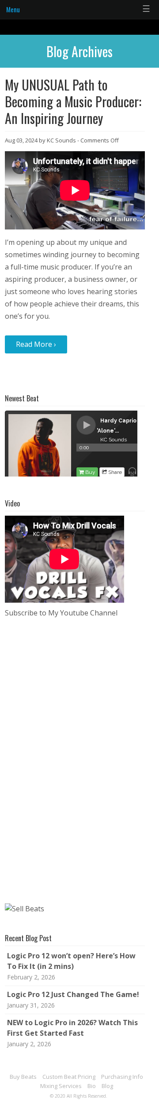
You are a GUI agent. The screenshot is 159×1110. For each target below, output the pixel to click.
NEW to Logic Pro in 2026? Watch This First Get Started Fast (72, 1028)
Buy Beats (23, 1077)
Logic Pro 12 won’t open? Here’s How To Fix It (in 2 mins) (71, 961)
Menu (13, 9)
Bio (91, 1086)
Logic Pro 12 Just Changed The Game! (73, 994)
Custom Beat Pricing (68, 1077)
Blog (107, 1086)
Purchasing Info (122, 1077)
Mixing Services (61, 1086)
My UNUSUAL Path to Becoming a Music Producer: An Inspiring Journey (73, 101)
